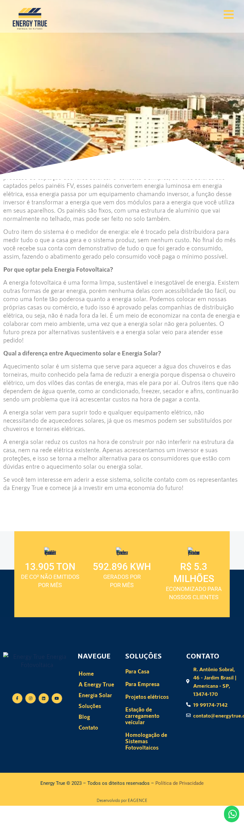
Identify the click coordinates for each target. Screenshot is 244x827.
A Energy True (96, 684)
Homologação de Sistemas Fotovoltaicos (146, 741)
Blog (84, 716)
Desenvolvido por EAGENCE (122, 800)
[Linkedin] (43, 698)
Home (86, 673)
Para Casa (137, 671)
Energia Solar (95, 694)
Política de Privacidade (179, 783)
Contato (88, 727)
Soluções (89, 705)
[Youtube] (56, 698)
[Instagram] (30, 698)
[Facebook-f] (17, 698)
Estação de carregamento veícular (142, 715)
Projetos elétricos (147, 696)
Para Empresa (142, 683)
